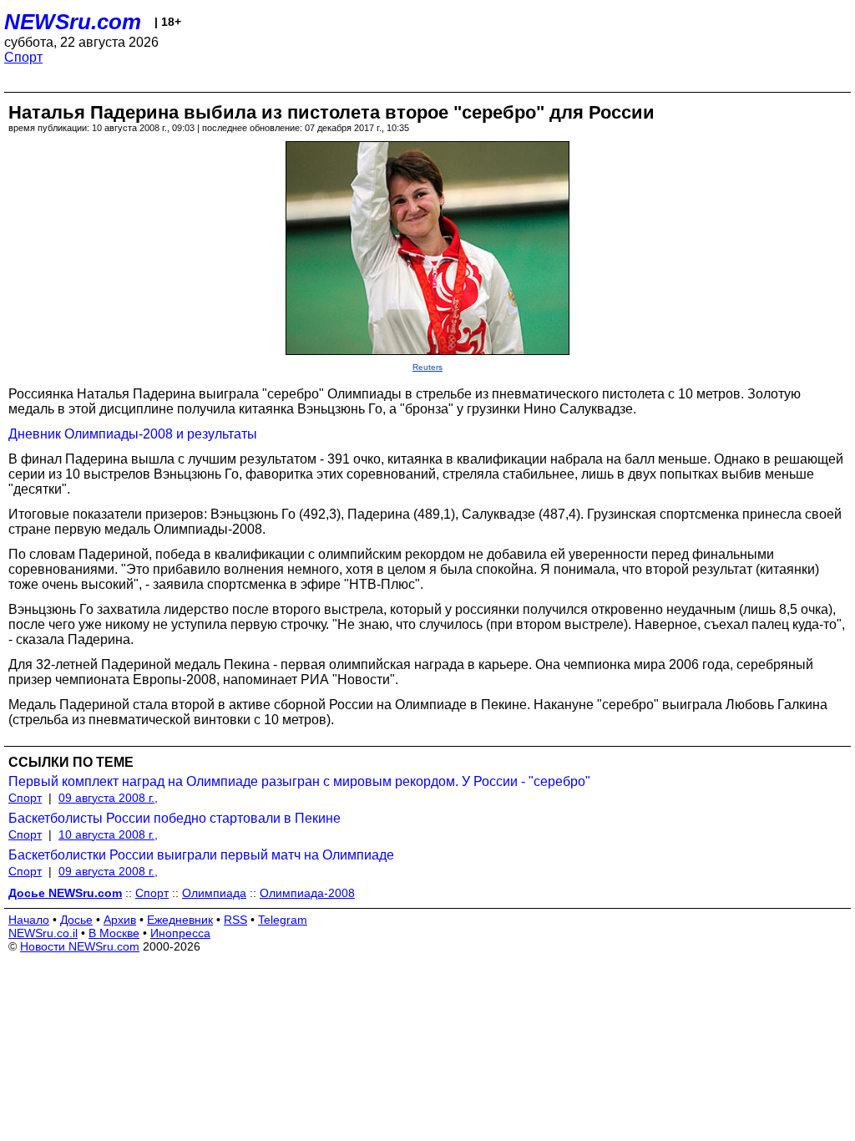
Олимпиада (214, 893)
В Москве (114, 933)
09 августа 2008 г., (108, 797)
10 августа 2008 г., (108, 834)
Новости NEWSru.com (79, 946)
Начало (28, 919)
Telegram (282, 919)
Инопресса (180, 933)
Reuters (427, 367)
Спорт (23, 57)
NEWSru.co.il (43, 933)
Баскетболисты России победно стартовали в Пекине (174, 818)
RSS (235, 919)
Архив (120, 919)
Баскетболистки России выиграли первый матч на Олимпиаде (201, 855)
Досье (76, 919)
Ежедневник (180, 919)
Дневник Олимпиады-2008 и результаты (132, 434)
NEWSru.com (72, 21)
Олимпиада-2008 (307, 893)
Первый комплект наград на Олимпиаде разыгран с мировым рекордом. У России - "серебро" (299, 781)
